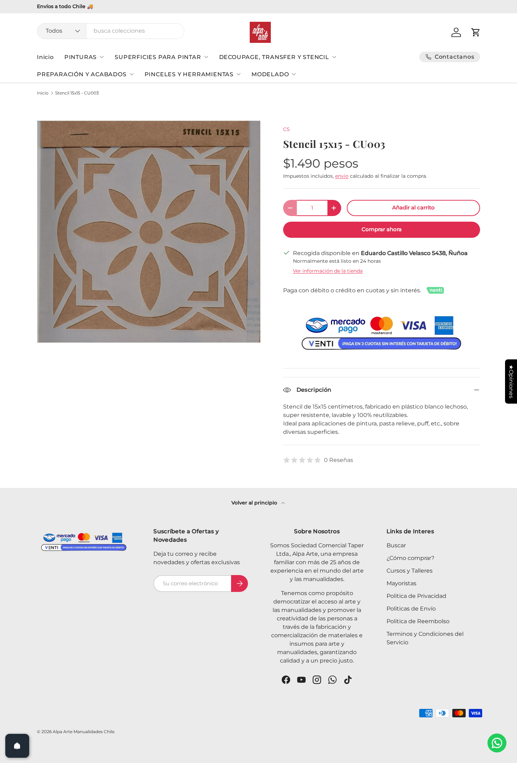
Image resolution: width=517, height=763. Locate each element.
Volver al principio (255, 503)
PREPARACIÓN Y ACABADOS (82, 74)
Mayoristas (401, 583)
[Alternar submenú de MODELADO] (293, 74)
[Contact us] (496, 742)
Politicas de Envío (411, 608)
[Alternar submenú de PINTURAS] (101, 57)
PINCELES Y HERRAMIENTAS (189, 74)
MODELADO (270, 74)
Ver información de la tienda (328, 271)
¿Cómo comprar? (410, 558)
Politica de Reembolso (418, 621)
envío (342, 176)
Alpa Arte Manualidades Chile (83, 731)
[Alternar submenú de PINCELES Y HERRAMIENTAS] (238, 74)
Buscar (396, 545)
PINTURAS (80, 57)
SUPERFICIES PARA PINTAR (158, 57)
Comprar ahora (382, 229)
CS (286, 129)
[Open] (17, 746)
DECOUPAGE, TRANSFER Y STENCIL (274, 57)
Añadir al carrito (413, 207)
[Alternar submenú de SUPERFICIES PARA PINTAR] (206, 57)
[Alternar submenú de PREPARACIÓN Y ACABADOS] (131, 74)
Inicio (45, 57)
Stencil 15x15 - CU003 (77, 93)
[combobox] (110, 30)
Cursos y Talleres (410, 570)
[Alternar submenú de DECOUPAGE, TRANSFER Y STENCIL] (334, 57)
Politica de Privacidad (416, 596)
